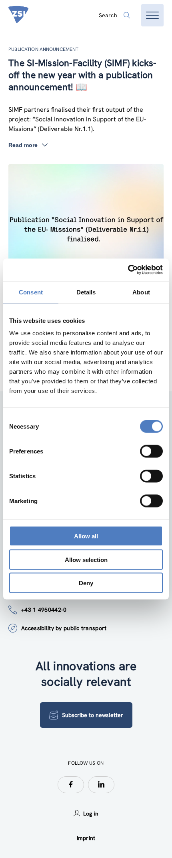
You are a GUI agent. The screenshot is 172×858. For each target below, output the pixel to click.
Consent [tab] (31, 291)
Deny (86, 583)
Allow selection (86, 559)
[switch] (151, 451)
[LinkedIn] (101, 784)
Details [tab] (86, 291)
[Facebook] (71, 784)
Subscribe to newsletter (92, 715)
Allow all (86, 536)
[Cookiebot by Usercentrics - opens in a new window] (128, 270)
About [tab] (141, 291)
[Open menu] (152, 15)
